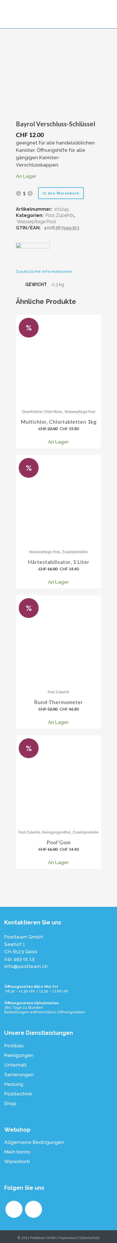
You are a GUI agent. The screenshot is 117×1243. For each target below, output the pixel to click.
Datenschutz (90, 1238)
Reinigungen (19, 1055)
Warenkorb (17, 1161)
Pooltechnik (18, 1093)
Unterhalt (15, 1065)
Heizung (13, 1084)
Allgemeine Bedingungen (34, 1142)
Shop (10, 1103)
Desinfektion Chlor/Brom (42, 412)
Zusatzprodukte (75, 552)
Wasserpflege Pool (36, 221)
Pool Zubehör (59, 215)
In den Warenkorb (61, 193)
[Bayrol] (33, 256)
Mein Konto (17, 1152)
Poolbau (14, 1045)
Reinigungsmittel (56, 832)
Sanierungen (19, 1074)
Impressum (68, 1238)
